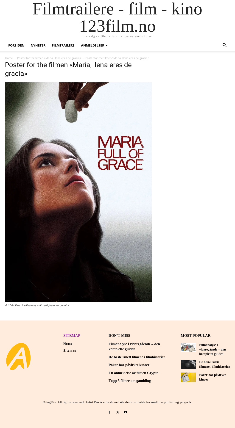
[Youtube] (126, 412)
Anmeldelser (92, 45)
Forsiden (16, 45)
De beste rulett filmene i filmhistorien (137, 357)
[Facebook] (109, 412)
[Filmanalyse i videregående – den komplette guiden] (188, 347)
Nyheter (38, 45)
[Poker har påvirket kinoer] (188, 377)
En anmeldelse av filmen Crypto (133, 373)
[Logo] (18, 356)
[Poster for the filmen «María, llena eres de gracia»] (78, 301)
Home (9, 58)
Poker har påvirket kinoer (129, 365)
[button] (224, 46)
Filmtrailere (63, 45)
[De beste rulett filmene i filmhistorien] (188, 364)
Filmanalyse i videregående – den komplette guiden (212, 349)
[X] (117, 412)
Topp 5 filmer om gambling (130, 381)
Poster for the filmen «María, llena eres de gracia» (49, 58)
